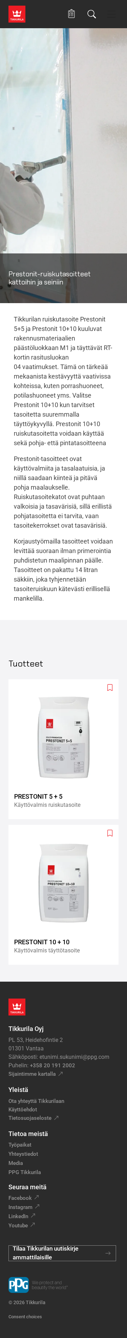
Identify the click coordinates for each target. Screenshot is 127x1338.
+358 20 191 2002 (52, 1065)
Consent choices (25, 1316)
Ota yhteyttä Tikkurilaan (36, 1101)
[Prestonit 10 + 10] (66, 895)
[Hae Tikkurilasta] (91, 14)
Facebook (20, 1198)
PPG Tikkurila (24, 1172)
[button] (71, 14)
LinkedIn (18, 1216)
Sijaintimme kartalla (32, 1074)
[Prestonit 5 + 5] (66, 749)
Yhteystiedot (23, 1154)
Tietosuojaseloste (30, 1118)
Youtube (18, 1225)
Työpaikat (19, 1145)
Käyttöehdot (22, 1109)
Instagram (20, 1207)
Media (15, 1163)
